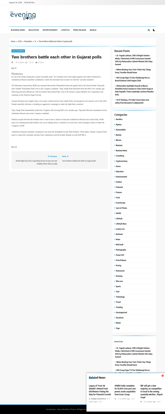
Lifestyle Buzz (121, 223)
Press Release (79, 30)
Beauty (118, 135)
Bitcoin (118, 140)
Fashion (119, 182)
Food (118, 197)
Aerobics (119, 119)
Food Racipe (120, 202)
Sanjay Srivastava (98, 399)
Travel (118, 302)
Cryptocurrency (121, 161)
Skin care (119, 281)
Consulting (120, 155)
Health (118, 213)
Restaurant (120, 270)
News (118, 239)
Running (119, 276)
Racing (118, 265)
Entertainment (50, 30)
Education (34, 30)
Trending (119, 307)
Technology (120, 296)
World (93, 30)
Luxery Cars (120, 229)
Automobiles (121, 129)
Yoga (118, 328)
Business (119, 145)
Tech (117, 291)
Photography (121, 249)
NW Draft (119, 244)
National (119, 234)
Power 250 (120, 255)
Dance (118, 166)
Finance (119, 192)
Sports (118, 286)
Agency (119, 124)
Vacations (119, 317)
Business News (18, 30)
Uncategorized (18, 51)
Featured (119, 187)
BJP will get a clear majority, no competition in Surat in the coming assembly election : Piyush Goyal (151, 391)
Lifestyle (65, 30)
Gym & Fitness (121, 208)
